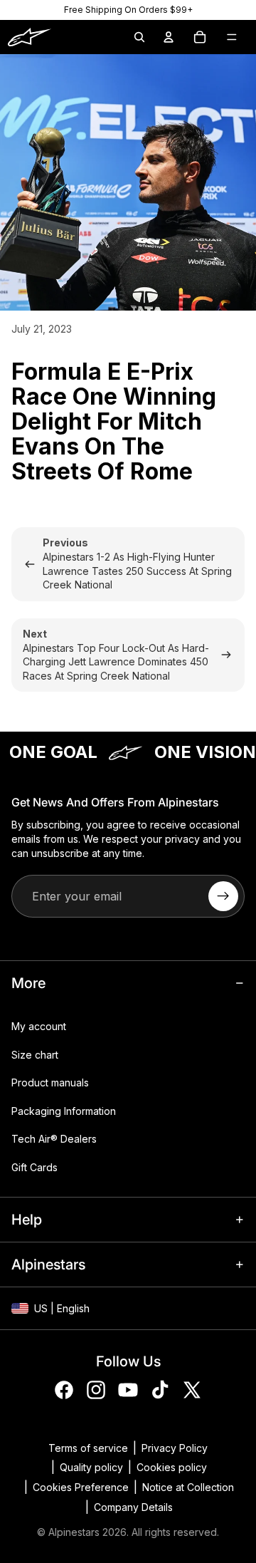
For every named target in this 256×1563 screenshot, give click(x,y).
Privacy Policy (175, 1448)
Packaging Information (63, 1111)
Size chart (34, 1054)
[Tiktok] (160, 1389)
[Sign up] (223, 896)
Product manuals (50, 1082)
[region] (128, 10)
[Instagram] (96, 1389)
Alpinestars (74, 1532)
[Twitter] (192, 1389)
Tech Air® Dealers (54, 1139)
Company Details (133, 1507)
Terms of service (88, 1448)
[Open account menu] (168, 37)
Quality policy (91, 1467)
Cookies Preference (81, 1487)
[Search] (139, 37)
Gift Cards (34, 1167)
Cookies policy (172, 1467)
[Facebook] (64, 1389)
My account (38, 1026)
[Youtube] (128, 1389)
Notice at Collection (188, 1487)
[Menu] (231, 37)
